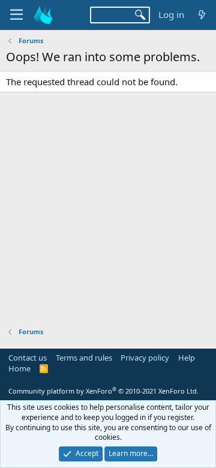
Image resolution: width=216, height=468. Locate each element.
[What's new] (202, 15)
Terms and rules (84, 357)
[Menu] (16, 15)
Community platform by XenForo (103, 390)
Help (186, 357)
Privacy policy (145, 357)
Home (19, 368)
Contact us (27, 357)
